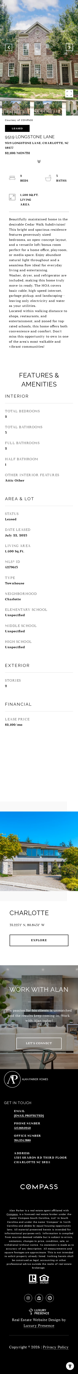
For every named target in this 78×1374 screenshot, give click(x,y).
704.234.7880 (22, 1140)
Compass (12, 1214)
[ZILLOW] (39, 1298)
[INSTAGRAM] (28, 1298)
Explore (39, 940)
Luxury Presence (39, 1325)
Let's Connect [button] (39, 1043)
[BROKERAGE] (50, 1298)
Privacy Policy (56, 1347)
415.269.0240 (22, 1128)
